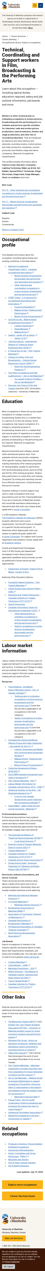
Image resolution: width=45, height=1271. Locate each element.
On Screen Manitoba (17, 901)
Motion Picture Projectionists (27, 316)
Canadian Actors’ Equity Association (24, 860)
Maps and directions (14, 1238)
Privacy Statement (12, 1262)
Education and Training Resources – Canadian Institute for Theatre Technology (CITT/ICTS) (24, 598)
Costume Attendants (23, 307)
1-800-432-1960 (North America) (16, 1246)
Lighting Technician (23, 326)
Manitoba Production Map (26, 1097)
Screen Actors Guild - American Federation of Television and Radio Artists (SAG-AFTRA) (23, 866)
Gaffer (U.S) (19, 338)
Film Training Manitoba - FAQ (21, 781)
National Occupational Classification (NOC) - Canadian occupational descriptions (22, 269)
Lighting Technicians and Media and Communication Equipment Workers (28, 752)
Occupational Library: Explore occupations (21, 42)
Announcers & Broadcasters (21, 1150)
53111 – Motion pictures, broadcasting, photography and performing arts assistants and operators (22, 204)
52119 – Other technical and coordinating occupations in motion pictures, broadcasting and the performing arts (22, 193)
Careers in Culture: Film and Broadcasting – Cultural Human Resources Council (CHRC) (22, 360)
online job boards (31, 957)
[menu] (40, 5)
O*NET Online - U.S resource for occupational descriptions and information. (22, 300)
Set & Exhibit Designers (18, 1166)
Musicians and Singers (18, 1159)
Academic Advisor (13, 543)
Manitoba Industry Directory (26, 905)
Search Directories (16, 604)
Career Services (18, 36)
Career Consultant (22, 509)
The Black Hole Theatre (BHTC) (22, 1021)
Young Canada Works (17, 981)
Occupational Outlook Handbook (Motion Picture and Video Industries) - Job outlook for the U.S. (25, 743)
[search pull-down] (34, 5)
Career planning (9, 39)
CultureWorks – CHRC (18, 965)
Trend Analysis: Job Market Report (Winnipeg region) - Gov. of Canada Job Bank (23, 690)
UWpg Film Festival (16, 1053)
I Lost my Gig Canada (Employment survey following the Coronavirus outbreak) (28, 799)
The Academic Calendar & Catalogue (18, 518)
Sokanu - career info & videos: (21, 335)
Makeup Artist (20, 332)
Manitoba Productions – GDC (21, 968)
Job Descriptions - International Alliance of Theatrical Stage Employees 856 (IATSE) (22, 344)
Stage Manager (21, 329)
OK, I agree (8, 1266)
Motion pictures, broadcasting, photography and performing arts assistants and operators (28, 279)
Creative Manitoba (16, 850)
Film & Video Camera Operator (22, 1163)
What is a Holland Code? (13, 229)
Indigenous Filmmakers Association (24, 1112)
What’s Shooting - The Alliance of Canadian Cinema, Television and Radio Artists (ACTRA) (23, 974)
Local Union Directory (24, 841)
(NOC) (24, 1156)
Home (5, 36)
